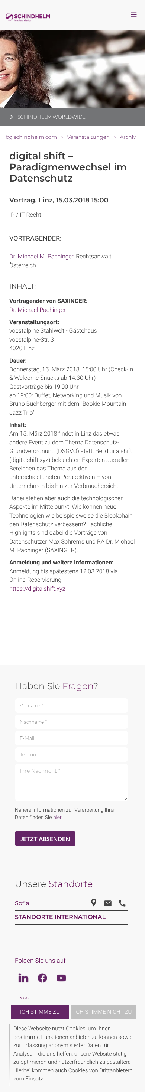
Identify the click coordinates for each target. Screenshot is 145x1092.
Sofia (22, 903)
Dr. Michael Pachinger (37, 309)
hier (57, 818)
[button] (134, 1055)
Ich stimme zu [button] (40, 1011)
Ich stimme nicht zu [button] (103, 1011)
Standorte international (60, 917)
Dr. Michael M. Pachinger (41, 256)
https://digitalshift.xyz (37, 588)
